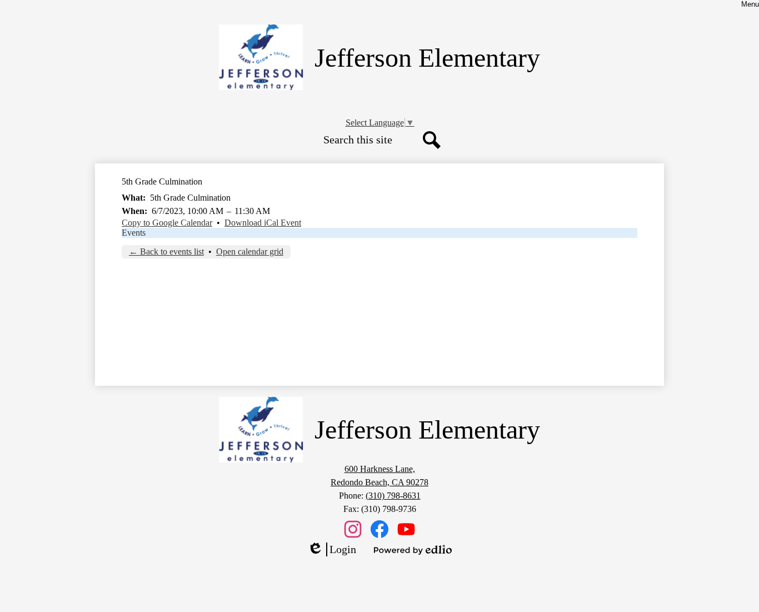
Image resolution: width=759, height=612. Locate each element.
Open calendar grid (249, 251)
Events (134, 232)
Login (331, 549)
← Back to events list (166, 251)
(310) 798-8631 (393, 495)
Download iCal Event (262, 222)
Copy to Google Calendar (167, 222)
